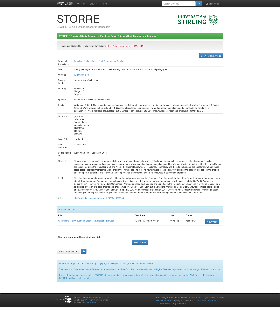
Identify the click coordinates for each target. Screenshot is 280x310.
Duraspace (201, 300)
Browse (93, 3)
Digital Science (90, 302)
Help (105, 3)
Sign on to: (213, 3)
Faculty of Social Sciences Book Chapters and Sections (128, 35)
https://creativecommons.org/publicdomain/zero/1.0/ (196, 269)
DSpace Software (164, 300)
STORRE (63, 35)
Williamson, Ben (81, 74)
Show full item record (68, 251)
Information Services (195, 297)
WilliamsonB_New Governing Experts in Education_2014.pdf (86, 220)
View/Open (212, 221)
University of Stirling (215, 297)
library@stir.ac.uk (144, 275)
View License (140, 242)
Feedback (212, 300)
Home (82, 3)
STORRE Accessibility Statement (171, 303)
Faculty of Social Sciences (84, 35)
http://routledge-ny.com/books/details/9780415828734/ (99, 197)
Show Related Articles (211, 55)
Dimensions (104, 297)
